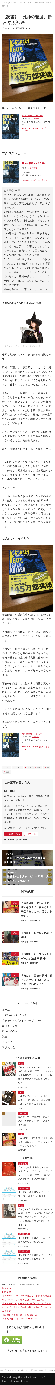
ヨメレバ (35, 118)
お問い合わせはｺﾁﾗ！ (14, 1015)
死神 (29, 767)
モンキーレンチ (38, 1377)
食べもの (7, 1042)
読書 (7, 771)
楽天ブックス (45, 128)
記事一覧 (31, 833)
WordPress (22, 1381)
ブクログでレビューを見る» (34, 180)
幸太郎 (18, 767)
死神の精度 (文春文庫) (32, 115)
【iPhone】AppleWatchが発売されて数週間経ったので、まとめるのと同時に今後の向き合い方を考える (27, 1307)
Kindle (34, 128)
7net (25, 130)
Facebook (23, 839)
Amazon (26, 128)
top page (7, 1288)
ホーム (6, 1009)
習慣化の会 (8, 1047)
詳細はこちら (13, 833)
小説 (30, 28)
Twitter (10, 839)
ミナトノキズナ (11, 3)
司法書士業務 (10, 1026)
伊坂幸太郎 (33, 168)
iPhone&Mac (10, 1031)
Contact (6, 1291)
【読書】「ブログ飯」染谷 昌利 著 (20, 1314)
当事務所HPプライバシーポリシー (22, 1020)
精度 (39, 767)
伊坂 (7, 767)
